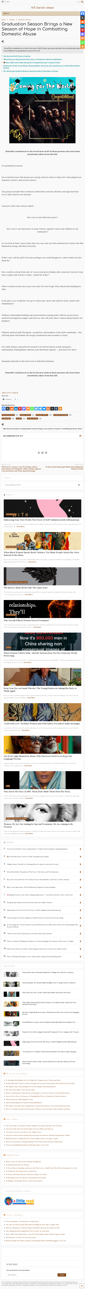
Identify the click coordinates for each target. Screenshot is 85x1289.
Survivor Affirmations (14, 1215)
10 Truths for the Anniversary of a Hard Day (21, 1171)
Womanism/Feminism (13, 547)
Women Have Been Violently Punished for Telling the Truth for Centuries (47, 972)
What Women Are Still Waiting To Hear (19, 1099)
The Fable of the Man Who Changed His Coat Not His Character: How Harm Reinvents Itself (38, 1106)
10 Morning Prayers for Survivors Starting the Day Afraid (26, 1178)
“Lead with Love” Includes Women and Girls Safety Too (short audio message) (42, 723)
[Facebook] (3, 408)
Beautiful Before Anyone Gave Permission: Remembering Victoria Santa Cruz (48, 1022)
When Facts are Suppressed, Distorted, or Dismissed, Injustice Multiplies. (32, 59)
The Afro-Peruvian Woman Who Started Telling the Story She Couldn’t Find (32, 1225)
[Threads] (52, 408)
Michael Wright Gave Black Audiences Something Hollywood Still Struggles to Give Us (36, 1241)
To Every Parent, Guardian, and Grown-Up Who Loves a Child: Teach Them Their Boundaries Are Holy (41, 1168)
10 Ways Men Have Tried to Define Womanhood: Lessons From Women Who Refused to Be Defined (40, 1083)
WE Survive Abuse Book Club (16, 582)
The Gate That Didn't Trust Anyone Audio (20, 1090)
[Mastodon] (24, 408)
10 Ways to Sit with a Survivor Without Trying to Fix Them (26, 1174)
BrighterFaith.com (12, 1155)
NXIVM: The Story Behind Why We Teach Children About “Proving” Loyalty (32, 1138)
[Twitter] (36, 408)
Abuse (8, 647)
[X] (8, 408)
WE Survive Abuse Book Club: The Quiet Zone (26, 587)
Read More (21, 526)
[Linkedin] (16, 408)
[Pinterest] (20, 408)
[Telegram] (40, 408)
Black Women (11, 615)
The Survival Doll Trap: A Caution (16, 56)
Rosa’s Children (12, 1119)
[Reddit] (12, 408)
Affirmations (11, 514)
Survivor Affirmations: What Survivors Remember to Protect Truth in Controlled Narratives (38, 1093)
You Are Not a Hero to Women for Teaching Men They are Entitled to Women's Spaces (36, 1096)
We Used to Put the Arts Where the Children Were (24, 1132)
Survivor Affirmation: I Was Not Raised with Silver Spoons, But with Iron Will (32, 1228)
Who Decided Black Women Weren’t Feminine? (26, 620)
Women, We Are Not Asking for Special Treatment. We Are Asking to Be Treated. (50, 1032)
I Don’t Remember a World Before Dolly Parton (22, 1221)
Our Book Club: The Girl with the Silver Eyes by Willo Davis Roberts (29, 1129)
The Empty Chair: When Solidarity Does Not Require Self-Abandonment (31, 1087)
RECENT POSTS (9, 966)
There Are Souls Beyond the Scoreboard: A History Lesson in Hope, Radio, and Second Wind (38, 1109)
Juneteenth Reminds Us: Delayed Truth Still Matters (24, 1103)
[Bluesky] (44, 408)
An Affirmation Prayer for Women (17, 1165)
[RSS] (48, 408)
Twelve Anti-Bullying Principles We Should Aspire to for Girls (27, 1145)
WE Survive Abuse (42, 7)
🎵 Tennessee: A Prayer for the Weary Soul (21, 1237)
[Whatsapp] (32, 408)
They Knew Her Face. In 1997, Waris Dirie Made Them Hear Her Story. (37, 791)
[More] (60, 408)
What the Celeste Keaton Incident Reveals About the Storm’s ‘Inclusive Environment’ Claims (38, 1135)
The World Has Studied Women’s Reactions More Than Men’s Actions (30, 71)
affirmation (10, 718)
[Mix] (28, 408)
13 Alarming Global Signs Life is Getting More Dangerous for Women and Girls (33, 1080)
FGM (7, 786)
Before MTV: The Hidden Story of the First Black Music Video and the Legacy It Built (35, 1234)
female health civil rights (16, 818)
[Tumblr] (56, 408)
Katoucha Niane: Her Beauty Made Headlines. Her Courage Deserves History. (49, 983)
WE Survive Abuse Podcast (16, 1074)
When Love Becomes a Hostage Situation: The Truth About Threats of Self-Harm (34, 1142)
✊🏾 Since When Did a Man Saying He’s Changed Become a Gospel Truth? (31, 62)
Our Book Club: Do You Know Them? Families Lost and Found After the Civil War (34, 1126)
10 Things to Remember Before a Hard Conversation (24, 1181)
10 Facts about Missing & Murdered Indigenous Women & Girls (64, 468)
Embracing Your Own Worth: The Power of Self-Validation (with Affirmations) (41, 519)
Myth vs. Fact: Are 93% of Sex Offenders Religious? (23, 1162)
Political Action (12, 682)
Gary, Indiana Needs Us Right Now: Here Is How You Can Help (27, 1231)
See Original (13, 393)
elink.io (4, 393)
